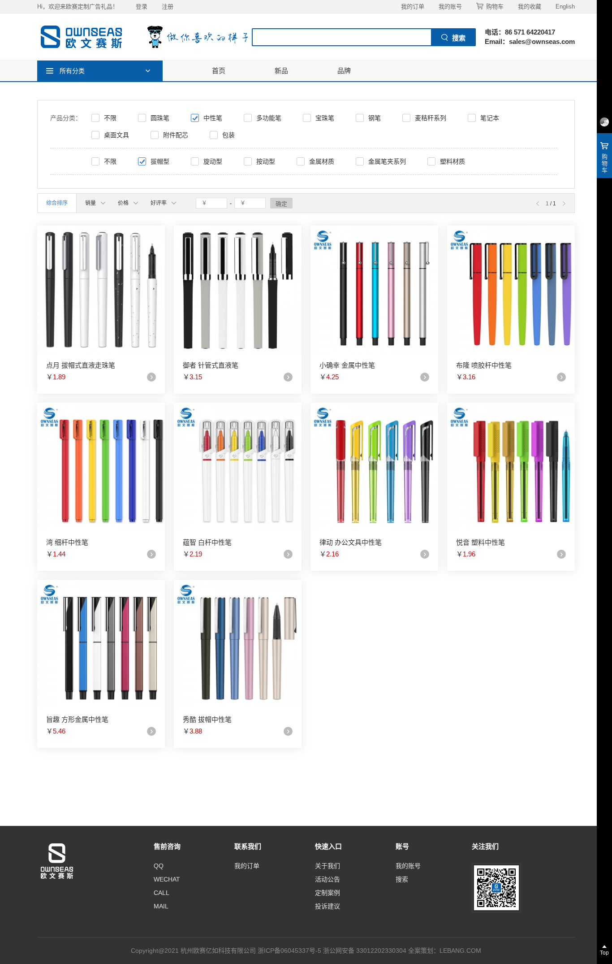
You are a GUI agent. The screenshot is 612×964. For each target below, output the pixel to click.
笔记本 (489, 118)
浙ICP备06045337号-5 (289, 950)
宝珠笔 (324, 118)
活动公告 (327, 879)
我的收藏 (529, 6)
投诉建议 (327, 906)
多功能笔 (268, 118)
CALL (161, 892)
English (565, 6)
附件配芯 (175, 135)
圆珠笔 (160, 118)
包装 (228, 135)
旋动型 (212, 161)
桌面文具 (116, 135)
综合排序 (57, 203)
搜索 (402, 879)
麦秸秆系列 (430, 118)
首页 (218, 70)
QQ (159, 865)
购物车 (495, 6)
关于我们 (327, 865)
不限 (110, 118)
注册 (167, 6)
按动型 (265, 161)
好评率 (159, 203)
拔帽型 (160, 161)
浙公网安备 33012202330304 (364, 950)
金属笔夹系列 (387, 161)
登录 (141, 6)
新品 (281, 70)
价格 (123, 203)
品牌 (344, 70)
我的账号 (450, 6)
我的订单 (412, 6)
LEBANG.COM (460, 950)
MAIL (161, 906)
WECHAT (167, 879)
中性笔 (212, 118)
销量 (90, 203)
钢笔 (374, 118)
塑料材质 (452, 161)
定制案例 (327, 892)
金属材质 (321, 161)
